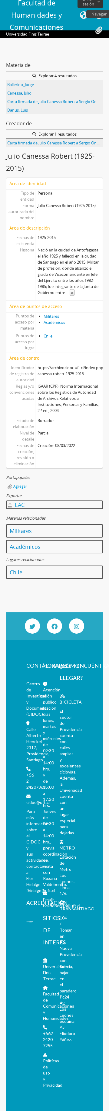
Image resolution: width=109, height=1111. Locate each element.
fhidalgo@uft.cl (40, 890)
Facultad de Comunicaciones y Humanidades (58, 1006)
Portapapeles (98, 30)
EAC (19, 504)
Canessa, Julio (19, 93)
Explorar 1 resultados (57, 134)
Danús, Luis (17, 110)
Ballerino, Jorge (20, 84)
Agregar (20, 486)
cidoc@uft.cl (38, 802)
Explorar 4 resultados (57, 75)
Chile (48, 336)
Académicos (54, 322)
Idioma (83, 15)
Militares (51, 316)
